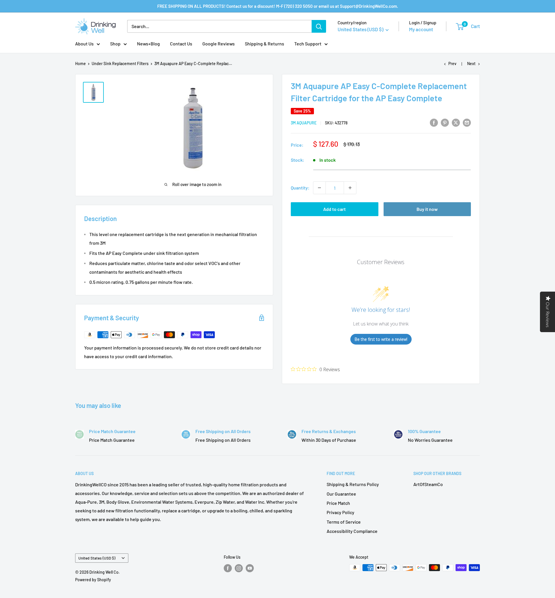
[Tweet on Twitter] (456, 122)
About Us (84, 43)
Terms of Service (344, 522)
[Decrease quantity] (319, 188)
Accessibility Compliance (352, 531)
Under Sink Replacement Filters (120, 63)
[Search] (319, 26)
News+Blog (148, 43)
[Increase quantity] (350, 188)
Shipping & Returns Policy (353, 484)
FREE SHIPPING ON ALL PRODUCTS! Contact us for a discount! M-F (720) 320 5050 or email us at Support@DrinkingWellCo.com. (277, 6)
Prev (452, 63)
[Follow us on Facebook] (228, 568)
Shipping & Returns (264, 43)
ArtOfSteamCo (428, 484)
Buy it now (427, 209)
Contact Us (181, 43)
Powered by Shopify (93, 579)
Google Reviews (218, 43)
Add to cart (334, 209)
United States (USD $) (96, 557)
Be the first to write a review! (381, 339)
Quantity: (300, 187)
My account (421, 29)
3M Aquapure (304, 122)
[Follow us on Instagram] (239, 568)
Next (471, 63)
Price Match (338, 503)
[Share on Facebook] (434, 122)
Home (80, 63)
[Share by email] (467, 122)
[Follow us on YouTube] (250, 568)
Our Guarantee (341, 493)
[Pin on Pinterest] (445, 122)
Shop (115, 43)
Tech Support (307, 43)
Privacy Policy (340, 512)
